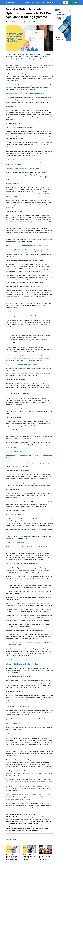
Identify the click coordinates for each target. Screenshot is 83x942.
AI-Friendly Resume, (30, 828)
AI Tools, (8, 819)
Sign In (65, 2)
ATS (32, 2)
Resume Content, (26, 819)
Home (27, 2)
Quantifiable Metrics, (37, 819)
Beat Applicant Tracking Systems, (28, 830)
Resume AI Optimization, (44, 821)
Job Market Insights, (42, 828)
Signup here (20, 312)
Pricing (37, 2)
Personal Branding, (28, 817)
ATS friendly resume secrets (19, 451)
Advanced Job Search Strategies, (15, 828)
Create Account (73, 2)
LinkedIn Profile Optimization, (14, 817)
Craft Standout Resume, (12, 830)
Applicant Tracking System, (24, 814)
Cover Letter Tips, (16, 819)
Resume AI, (47, 819)
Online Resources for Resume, (14, 823)
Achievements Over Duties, (30, 823)
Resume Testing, (27, 826)
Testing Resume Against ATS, (14, 826)
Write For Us (49, 2)
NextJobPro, (12, 814)
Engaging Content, (20, 821)
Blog (42, 2)
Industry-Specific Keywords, (41, 817)
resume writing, (37, 814)
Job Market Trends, (31, 821)
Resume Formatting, (38, 826)
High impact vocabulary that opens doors (22, 660)
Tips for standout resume (18, 542)
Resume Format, (10, 821)
